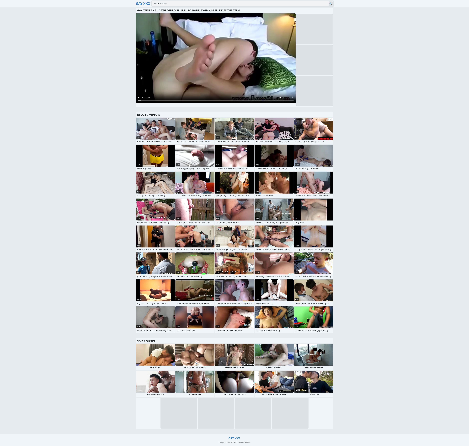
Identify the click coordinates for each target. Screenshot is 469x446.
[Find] (331, 3)
